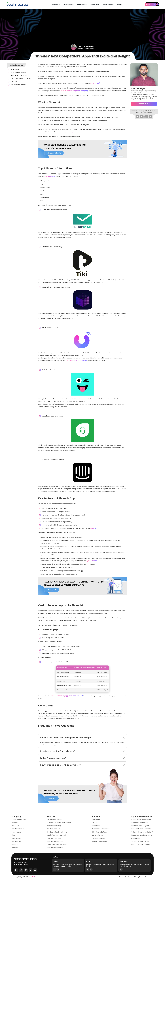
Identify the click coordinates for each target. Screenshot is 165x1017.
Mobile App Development (56, 835)
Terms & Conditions (125, 877)
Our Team (15, 826)
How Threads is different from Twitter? (60, 764)
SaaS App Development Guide (142, 829)
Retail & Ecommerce (99, 841)
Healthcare (96, 820)
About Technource (18, 820)
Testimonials (16, 838)
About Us (94, 4)
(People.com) (92, 561)
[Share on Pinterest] (150, 116)
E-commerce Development (57, 844)
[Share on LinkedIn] (137, 116)
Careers (14, 823)
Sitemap (14, 847)
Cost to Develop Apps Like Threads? (21, 78)
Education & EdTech (99, 832)
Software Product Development (59, 823)
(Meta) (93, 528)
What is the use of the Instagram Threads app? (65, 737)
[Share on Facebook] (142, 116)
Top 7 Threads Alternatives (18, 72)
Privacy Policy (138, 877)
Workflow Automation (55, 847)
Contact (14, 844)
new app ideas (49, 176)
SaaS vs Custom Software (140, 844)
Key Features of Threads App (19, 75)
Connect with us (144, 104)
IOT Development (53, 829)
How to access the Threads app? (57, 751)
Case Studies (108, 4)
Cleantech (96, 826)
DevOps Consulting (54, 826)
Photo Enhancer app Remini (76, 361)
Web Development (54, 838)
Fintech (94, 823)
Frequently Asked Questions (19, 84)
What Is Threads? (16, 69)
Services (55, 4)
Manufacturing (97, 835)
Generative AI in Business (140, 841)
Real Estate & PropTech (101, 829)
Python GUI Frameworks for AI (142, 832)
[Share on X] (146, 116)
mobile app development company (74, 91)
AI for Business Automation (141, 820)
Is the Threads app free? (53, 758)
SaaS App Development (56, 841)
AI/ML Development (54, 820)
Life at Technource (18, 829)
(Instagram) (95, 83)
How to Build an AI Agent (140, 826)
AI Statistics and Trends (139, 823)
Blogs (119, 4)
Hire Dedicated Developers (57, 832)
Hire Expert (68, 4)
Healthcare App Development (142, 835)
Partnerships (16, 841)
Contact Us (150, 4)
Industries (81, 4)
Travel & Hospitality (99, 838)
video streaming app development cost (67, 696)
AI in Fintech (135, 838)
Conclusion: (14, 81)
